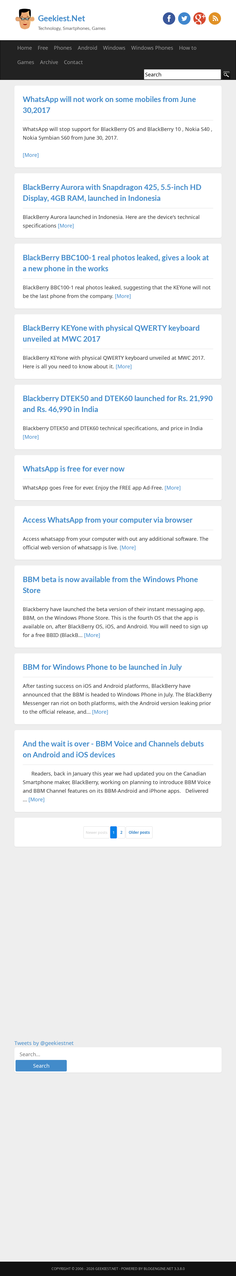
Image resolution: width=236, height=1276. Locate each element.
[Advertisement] (57, 938)
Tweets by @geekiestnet (44, 1043)
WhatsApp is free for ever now (74, 469)
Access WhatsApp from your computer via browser (108, 520)
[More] (31, 154)
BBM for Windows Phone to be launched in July (102, 667)
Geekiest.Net (61, 19)
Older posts (139, 832)
